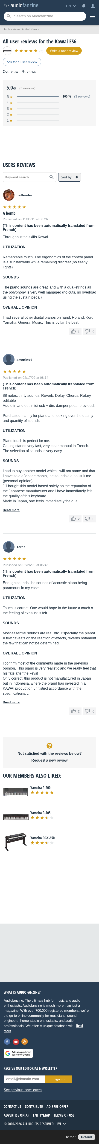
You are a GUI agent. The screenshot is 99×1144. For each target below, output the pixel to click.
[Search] (9, 16)
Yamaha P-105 (40, 812)
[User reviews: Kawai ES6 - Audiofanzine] (21, 5)
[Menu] (92, 16)
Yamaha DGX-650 (42, 837)
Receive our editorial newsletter (30, 1068)
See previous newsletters (23, 1090)
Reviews (29, 72)
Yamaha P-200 (40, 787)
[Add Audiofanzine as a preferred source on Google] (18, 1053)
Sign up (58, 1079)
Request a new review (49, 760)
